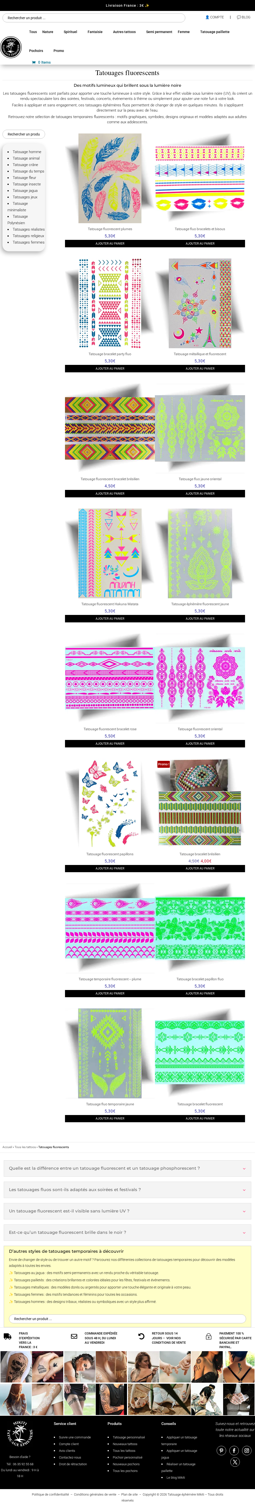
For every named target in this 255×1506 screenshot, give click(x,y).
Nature (47, 32)
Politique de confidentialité (50, 1494)
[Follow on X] (235, 1462)
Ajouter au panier (110, 243)
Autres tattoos (124, 32)
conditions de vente (169, 1342)
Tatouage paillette (215, 32)
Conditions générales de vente (95, 1494)
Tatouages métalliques (31, 1287)
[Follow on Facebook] (234, 1450)
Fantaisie (95, 32)
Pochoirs (36, 51)
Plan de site (129, 1494)
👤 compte (214, 17)
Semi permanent (159, 32)
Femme (184, 32)
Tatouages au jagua (29, 1273)
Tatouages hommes (29, 1302)
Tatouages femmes (29, 1294)
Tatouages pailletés (29, 1280)
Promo (59, 51)
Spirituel (70, 32)
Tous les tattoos (25, 1147)
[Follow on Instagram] (247, 1450)
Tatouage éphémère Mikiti (186, 1494)
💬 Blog (244, 17)
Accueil (7, 1147)
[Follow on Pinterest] (221, 1450)
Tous (33, 32)
